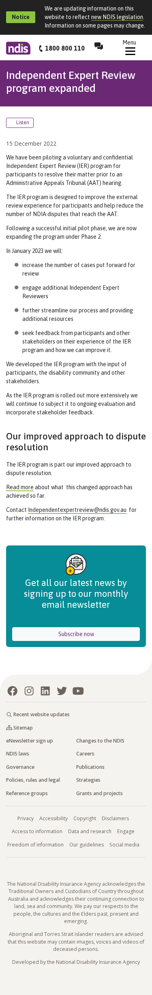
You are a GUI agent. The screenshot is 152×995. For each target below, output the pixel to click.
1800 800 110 (65, 48)
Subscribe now (99, 633)
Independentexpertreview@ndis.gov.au (77, 510)
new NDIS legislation (117, 17)
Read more (20, 487)
